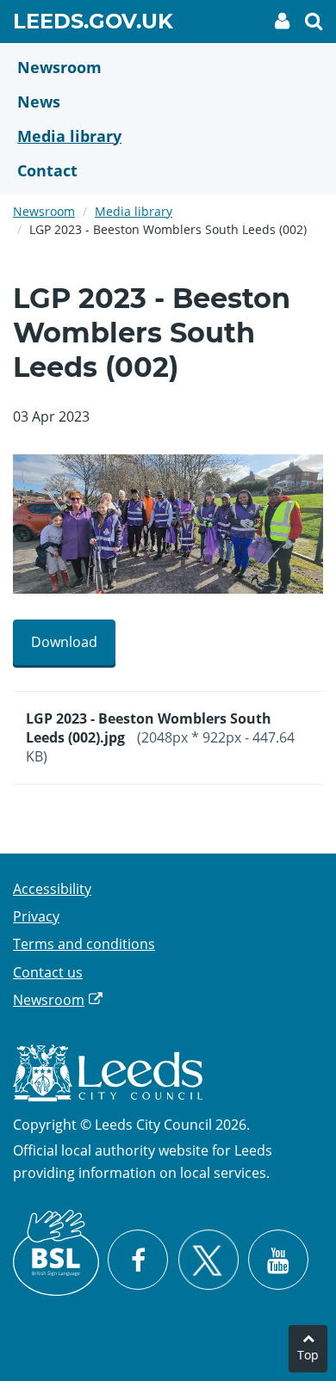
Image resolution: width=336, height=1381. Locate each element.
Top (308, 1355)
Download (64, 641)
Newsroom (44, 211)
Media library (133, 211)
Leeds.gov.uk (93, 24)
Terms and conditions (84, 943)
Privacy (36, 916)
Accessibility (52, 888)
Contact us (48, 972)
